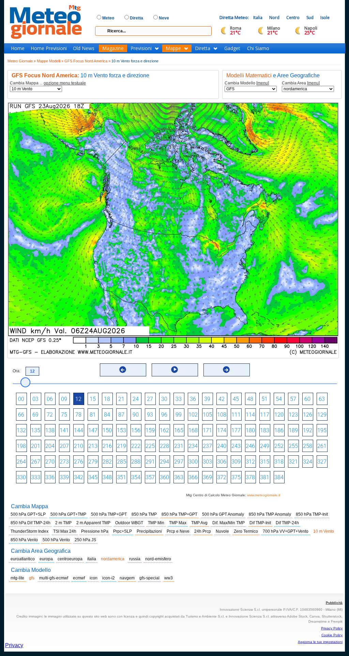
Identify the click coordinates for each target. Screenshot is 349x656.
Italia (257, 17)
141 (64, 430)
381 (264, 477)
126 (307, 414)
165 (178, 430)
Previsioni (141, 48)
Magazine (113, 48)
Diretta (202, 48)
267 (35, 461)
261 (322, 446)
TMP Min (156, 522)
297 (178, 461)
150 (107, 430)
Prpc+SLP (122, 531)
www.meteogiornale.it (263, 495)
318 (279, 461)
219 (121, 446)
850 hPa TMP (144, 514)
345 (92, 477)
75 (64, 414)
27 (150, 399)
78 (78, 414)
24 (136, 399)
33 (179, 399)
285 (121, 461)
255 (293, 446)
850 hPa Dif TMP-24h (30, 522)
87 (121, 414)
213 (92, 446)
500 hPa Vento (56, 539)
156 (135, 430)
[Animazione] (174, 369)
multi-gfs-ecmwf (53, 578)
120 (279, 414)
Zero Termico (246, 531)
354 (135, 477)
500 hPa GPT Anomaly (223, 514)
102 (193, 414)
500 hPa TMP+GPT (109, 514)
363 (178, 477)
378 (250, 477)
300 (193, 461)
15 (93, 399)
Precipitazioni (149, 531)
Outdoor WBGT (129, 522)
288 (135, 461)
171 (207, 430)
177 (236, 430)
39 (207, 399)
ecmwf (79, 578)
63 (322, 399)
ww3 (168, 578)
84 (107, 414)
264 (21, 461)
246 (250, 446)
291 (150, 461)
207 (64, 446)
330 (21, 477)
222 (135, 446)
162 (164, 430)
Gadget (232, 48)
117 (264, 414)
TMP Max (177, 522)
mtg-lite (17, 578)
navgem (127, 578)
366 (193, 477)
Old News (83, 48)
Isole (325, 17)
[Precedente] (122, 369)
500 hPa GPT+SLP (28, 514)
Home (18, 48)
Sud (310, 17)
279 (92, 461)
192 (307, 430)
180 (250, 430)
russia (134, 559)
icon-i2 (108, 578)
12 (78, 399)
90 (136, 414)
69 (35, 414)
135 (35, 430)
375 (236, 477)
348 (107, 477)
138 (50, 430)
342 (78, 477)
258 (307, 446)
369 (207, 477)
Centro (293, 17)
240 (221, 446)
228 (164, 446)
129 (322, 414)
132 (21, 430)
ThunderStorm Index (29, 531)
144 (78, 430)
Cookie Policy (332, 635)
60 (307, 399)
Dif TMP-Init (260, 522)
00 (21, 399)
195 (322, 430)
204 (50, 446)
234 (193, 446)
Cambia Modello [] (247, 83)
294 (164, 461)
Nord (274, 17)
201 (35, 446)
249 (264, 446)
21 (121, 399)
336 (50, 477)
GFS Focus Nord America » (87, 61)
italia (91, 559)
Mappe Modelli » (50, 61)
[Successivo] (226, 369)
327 (322, 461)
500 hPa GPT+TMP (68, 514)
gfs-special (149, 578)
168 (193, 430)
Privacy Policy (332, 628)
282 (107, 461)
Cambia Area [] (301, 83)
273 (64, 461)
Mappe (173, 48)
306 (221, 461)
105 (207, 414)
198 (21, 446)
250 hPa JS (85, 539)
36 (193, 399)
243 (236, 446)
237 (207, 446)
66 (21, 414)
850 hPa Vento (24, 539)
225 (150, 446)
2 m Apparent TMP (93, 522)
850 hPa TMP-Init (312, 514)
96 (164, 414)
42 (221, 399)
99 (179, 414)
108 (221, 414)
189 (293, 430)
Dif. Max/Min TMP (228, 522)
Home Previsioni (49, 48)
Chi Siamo (258, 48)
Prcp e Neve (178, 531)
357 (150, 477)
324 (307, 461)
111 (236, 414)
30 (164, 399)
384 (279, 477)
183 (264, 430)
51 (264, 399)
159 (150, 430)
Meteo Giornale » (21, 61)
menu (262, 83)
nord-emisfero (158, 559)
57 (293, 399)
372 (221, 477)
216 (107, 446)
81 (93, 414)
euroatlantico (23, 559)
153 (121, 430)
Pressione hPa (94, 531)
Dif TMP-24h (287, 522)
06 (50, 399)
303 (207, 461)
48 (250, 399)
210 (78, 446)
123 (293, 414)
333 (35, 477)
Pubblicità (334, 603)
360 (164, 477)
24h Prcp (202, 531)
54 (279, 399)
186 (279, 430)
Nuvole (222, 531)
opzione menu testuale (65, 83)
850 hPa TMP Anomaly (270, 514)
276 (78, 461)
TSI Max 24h (64, 531)
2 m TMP (63, 522)
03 (35, 399)
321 (293, 461)
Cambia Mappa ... (48, 83)
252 (279, 446)
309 (236, 461)
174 (221, 430)
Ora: (16, 371)
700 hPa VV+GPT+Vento (285, 531)
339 (64, 477)
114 (250, 414)
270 (50, 461)
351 (121, 477)
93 (150, 414)
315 (264, 461)
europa (46, 559)
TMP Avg (199, 522)
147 (92, 430)
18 (107, 399)
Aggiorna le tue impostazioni (320, 642)
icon (93, 578)
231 (178, 446)
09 (64, 399)
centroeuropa (70, 559)
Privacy (14, 645)
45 (236, 399)
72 (50, 414)
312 (250, 461)
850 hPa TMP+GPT (179, 514)
